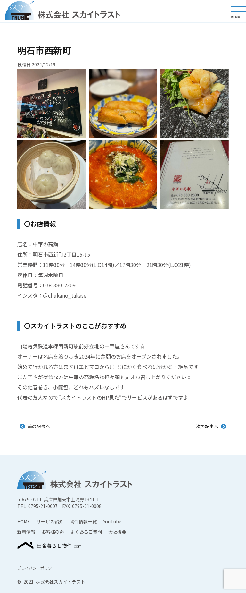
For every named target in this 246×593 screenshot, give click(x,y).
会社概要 (117, 532)
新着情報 (26, 532)
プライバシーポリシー (36, 568)
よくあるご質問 (86, 532)
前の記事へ (39, 426)
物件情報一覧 (83, 521)
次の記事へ (207, 426)
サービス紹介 (50, 521)
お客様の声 (53, 532)
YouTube (112, 521)
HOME (23, 521)
